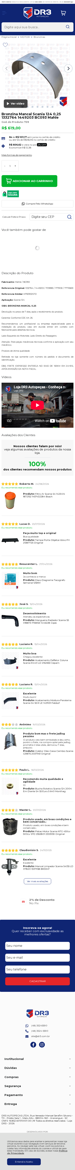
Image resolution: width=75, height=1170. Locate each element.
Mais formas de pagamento (17, 155)
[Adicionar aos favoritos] (5, 45)
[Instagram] (42, 1046)
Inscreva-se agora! (37, 928)
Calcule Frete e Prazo (14, 217)
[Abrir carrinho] (66, 13)
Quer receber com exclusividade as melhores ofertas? (37, 932)
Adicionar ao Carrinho (33, 181)
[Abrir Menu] (4, 12)
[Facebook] (33, 1046)
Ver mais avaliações (37, 881)
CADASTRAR (37, 981)
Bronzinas (39, 36)
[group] (37, 901)
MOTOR (25, 36)
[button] (27, 107)
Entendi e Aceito (24, 1161)
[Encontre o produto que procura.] (67, 27)
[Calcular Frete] (69, 217)
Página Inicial (9, 36)
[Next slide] (68, 68)
